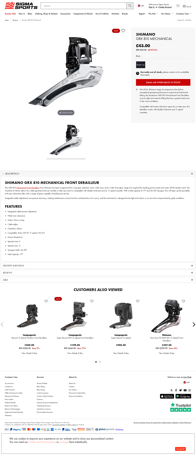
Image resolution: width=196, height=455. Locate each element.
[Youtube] (185, 390)
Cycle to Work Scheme (45, 396)
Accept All (180, 449)
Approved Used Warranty (14, 412)
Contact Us (9, 386)
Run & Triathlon (102, 13)
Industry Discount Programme (47, 402)
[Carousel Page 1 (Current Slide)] (96, 362)
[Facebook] (176, 390)
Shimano (15, 20)
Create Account (165, 7)
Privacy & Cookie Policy (77, 393)
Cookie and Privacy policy (42, 442)
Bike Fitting (41, 386)
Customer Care (11, 377)
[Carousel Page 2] (100, 362)
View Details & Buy (29, 353)
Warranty (8, 415)
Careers (72, 386)
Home (7, 20)
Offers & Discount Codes (14, 393)
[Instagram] (189, 390)
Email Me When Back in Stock (163, 82)
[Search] (130, 5)
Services (40, 377)
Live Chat (187, 377)
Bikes (30, 13)
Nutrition (115, 13)
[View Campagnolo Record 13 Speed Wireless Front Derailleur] (29, 316)
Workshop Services (44, 406)
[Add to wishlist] (123, 31)
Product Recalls (10, 402)
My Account (9, 383)
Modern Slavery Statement (170, 422)
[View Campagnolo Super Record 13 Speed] (121, 316)
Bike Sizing (41, 389)
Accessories (65, 13)
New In (22, 13)
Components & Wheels (83, 13)
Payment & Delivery (12, 396)
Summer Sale (10, 13)
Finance (40, 399)
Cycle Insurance (42, 393)
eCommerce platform (59, 425)
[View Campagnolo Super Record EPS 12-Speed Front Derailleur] (75, 316)
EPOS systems (71, 425)
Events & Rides (42, 383)
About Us (73, 377)
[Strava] (171, 390)
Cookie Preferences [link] (185, 422)
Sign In (152, 7)
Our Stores (73, 389)
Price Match (9, 399)
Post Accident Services (45, 412)
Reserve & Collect (11, 406)
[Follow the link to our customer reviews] (181, 407)
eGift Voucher (10, 389)
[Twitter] (180, 390)
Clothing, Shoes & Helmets (46, 13)
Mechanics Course (43, 409)
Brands (125, 13)
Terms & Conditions (76, 396)
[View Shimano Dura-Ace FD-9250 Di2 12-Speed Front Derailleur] (166, 316)
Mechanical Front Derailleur (27, 187)
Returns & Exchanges (12, 409)
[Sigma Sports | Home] (21, 5)
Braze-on (141, 64)
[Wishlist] (178, 6)
